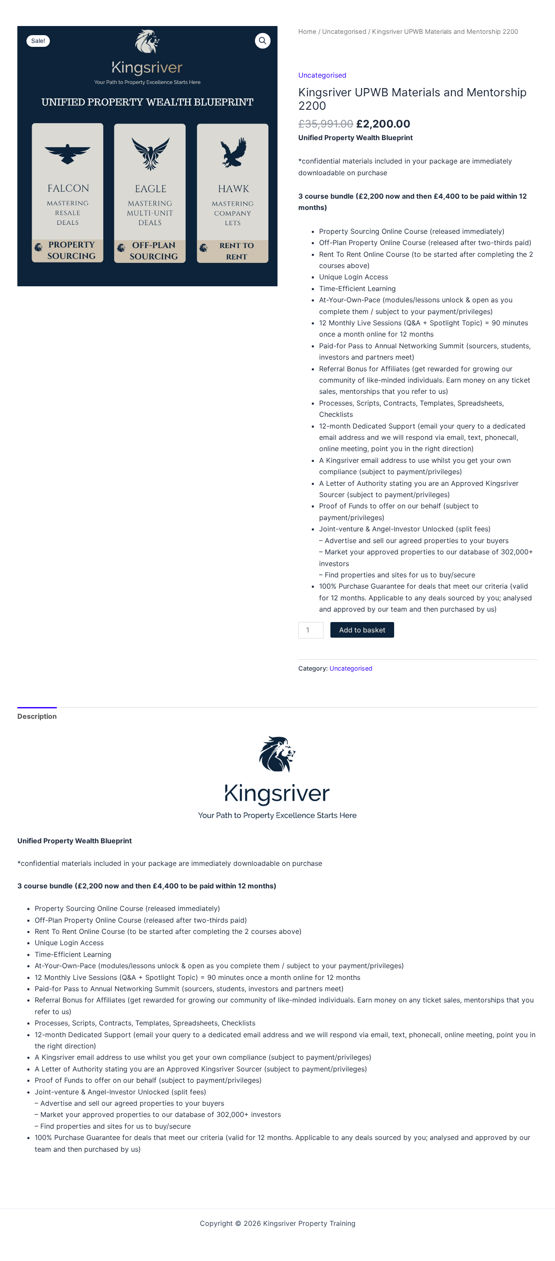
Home (307, 32)
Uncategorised (344, 32)
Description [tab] (37, 716)
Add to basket (362, 630)
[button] (263, 41)
